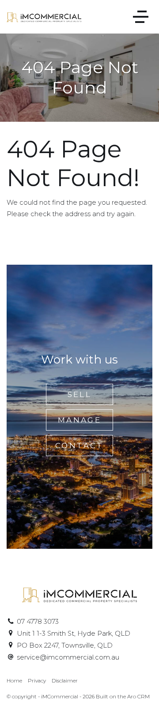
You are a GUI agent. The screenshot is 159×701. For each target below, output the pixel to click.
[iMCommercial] (44, 17)
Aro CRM (138, 697)
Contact (79, 445)
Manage (79, 420)
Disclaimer (65, 681)
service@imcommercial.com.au (68, 657)
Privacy (37, 681)
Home (14, 681)
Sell (80, 394)
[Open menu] (140, 17)
